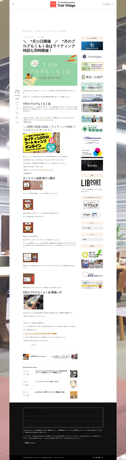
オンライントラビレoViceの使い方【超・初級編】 (41, 334)
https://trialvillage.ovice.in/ (46, 170)
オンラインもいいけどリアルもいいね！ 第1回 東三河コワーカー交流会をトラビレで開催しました (51, 371)
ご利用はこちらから (29, 443)
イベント (39, 37)
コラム (24, 384)
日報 (43, 37)
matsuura (17, 95)
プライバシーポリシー (59, 457)
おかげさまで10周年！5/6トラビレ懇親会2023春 (49, 392)
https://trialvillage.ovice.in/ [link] (46, 120)
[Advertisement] (63, 19)
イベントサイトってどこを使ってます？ (47, 381)
